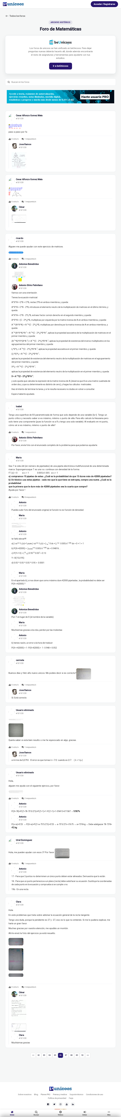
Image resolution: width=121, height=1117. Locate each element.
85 (55, 1055)
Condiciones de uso (94, 1094)
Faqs (71, 1098)
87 (66, 1055)
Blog (36, 1094)
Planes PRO (45, 1094)
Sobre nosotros (24, 1094)
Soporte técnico (76, 1094)
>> (88, 1055)
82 (39, 1055)
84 (50, 1055)
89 (77, 1055)
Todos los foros (15, 16)
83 (44, 1055)
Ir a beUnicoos (60, 66)
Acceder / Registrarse (104, 4)
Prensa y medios (60, 1094)
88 (71, 1055)
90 (82, 1055)
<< (33, 1055)
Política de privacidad (57, 1098)
